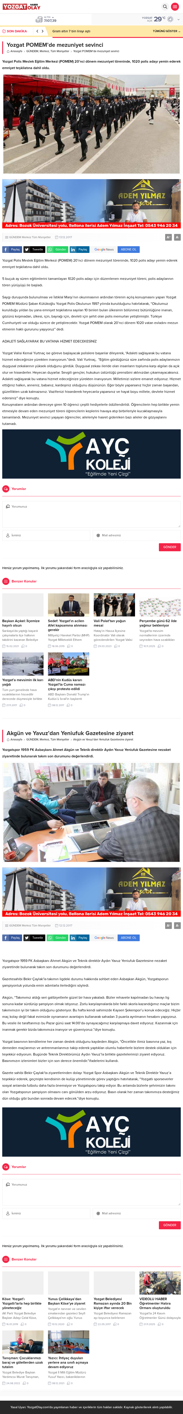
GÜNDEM (32, 51)
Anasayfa (16, 51)
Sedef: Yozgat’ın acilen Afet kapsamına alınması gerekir (67, 625)
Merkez (44, 51)
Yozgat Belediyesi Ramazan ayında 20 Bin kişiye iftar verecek (113, 1303)
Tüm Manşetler (59, 51)
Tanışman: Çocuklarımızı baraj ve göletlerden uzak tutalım (22, 1362)
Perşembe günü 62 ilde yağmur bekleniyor (158, 623)
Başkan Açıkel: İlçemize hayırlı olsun (21, 623)
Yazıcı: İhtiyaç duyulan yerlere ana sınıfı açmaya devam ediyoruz (68, 1362)
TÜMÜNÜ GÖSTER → (167, 31)
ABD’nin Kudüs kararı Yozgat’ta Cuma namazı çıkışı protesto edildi (66, 684)
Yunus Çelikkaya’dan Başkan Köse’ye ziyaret (66, 1301)
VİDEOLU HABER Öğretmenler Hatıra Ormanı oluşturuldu (155, 1303)
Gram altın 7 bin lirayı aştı (71, 31)
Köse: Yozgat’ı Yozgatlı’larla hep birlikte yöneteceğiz (22, 1303)
